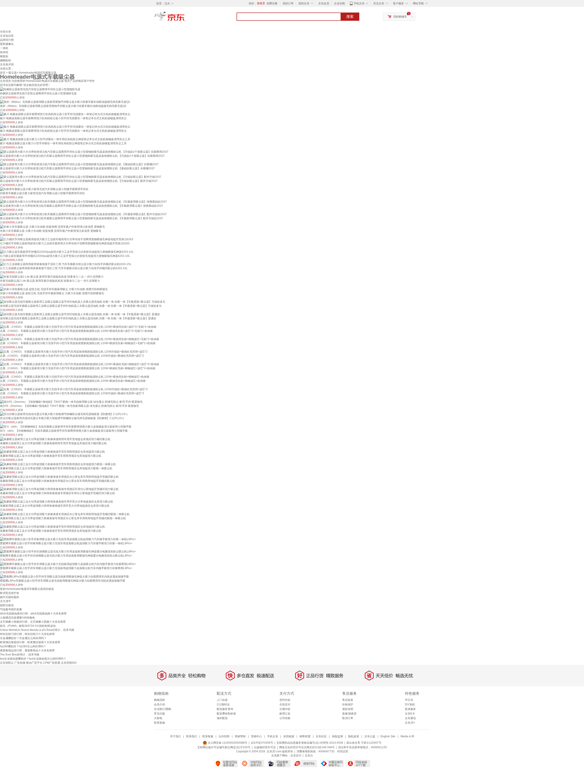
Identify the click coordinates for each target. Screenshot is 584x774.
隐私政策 (353, 736)
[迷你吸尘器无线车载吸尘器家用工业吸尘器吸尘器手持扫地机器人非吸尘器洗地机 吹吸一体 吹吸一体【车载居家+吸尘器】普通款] (80, 314)
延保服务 (410, 709)
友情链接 (288, 736)
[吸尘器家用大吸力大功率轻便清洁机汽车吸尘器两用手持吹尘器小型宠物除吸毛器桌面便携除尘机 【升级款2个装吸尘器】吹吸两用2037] (84, 151)
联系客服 (159, 722)
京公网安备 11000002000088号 (227, 742)
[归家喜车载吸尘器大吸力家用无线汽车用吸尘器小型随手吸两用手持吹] (44, 189)
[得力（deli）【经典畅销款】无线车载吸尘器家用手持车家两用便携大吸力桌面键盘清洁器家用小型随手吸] (65, 426)
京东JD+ (410, 722)
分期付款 (284, 709)
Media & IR (407, 736)
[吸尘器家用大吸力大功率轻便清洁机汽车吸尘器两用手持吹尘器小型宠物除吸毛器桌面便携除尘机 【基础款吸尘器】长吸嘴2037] (79, 164)
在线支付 (284, 704)
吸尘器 (12, 72)
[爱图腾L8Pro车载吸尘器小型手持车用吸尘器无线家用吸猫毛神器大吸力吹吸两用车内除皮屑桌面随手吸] (64, 576)
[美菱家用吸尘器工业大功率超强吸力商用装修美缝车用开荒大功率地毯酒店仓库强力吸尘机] (56, 501)
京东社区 (321, 736)
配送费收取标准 (226, 713)
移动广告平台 (34, 662)
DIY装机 (410, 704)
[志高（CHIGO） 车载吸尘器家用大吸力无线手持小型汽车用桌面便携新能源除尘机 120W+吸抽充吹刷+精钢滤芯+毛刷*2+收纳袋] (79, 339)
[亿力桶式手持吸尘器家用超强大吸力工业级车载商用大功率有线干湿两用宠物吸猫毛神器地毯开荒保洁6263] (66, 239)
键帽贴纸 (5, 60)
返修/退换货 (349, 713)
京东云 (309, 755)
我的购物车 (400, 16)
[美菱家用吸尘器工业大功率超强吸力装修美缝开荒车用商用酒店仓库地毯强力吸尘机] (52, 451)
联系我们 (191, 736)
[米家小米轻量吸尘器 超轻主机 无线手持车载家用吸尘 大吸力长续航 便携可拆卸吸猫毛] (54, 289)
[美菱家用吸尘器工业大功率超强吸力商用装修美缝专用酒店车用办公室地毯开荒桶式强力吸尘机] (59, 489)
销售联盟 (305, 736)
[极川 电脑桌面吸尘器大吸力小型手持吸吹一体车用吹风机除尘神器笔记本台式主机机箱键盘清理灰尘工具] (65, 139)
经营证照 (342, 751)
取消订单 (347, 718)
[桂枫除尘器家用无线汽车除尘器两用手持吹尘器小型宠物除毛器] (40, 89)
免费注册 (271, 3)
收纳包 (4, 52)
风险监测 (337, 736)
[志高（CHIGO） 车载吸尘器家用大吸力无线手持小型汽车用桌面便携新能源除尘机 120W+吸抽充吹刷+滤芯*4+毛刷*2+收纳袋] (78, 326)
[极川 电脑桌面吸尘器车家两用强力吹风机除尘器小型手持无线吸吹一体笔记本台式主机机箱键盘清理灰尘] (65, 114)
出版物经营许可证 (265, 747)
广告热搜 (19, 662)
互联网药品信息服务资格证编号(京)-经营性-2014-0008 (309, 742)
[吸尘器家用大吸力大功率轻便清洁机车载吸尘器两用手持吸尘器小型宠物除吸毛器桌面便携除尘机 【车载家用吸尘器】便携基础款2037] (83, 201)
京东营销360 (69, 662)
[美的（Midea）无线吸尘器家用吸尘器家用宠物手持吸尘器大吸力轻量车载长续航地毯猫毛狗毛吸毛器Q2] (65, 101)
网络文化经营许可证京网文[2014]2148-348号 (307, 747)
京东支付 (295, 755)
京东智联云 (7, 662)
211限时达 (223, 704)
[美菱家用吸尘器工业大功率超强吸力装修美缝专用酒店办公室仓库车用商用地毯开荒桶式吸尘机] (59, 476)
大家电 (158, 718)
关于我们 (175, 736)
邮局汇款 (284, 713)
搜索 (350, 16)
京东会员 (323, 3)
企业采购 (339, 3)
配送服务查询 (225, 709)
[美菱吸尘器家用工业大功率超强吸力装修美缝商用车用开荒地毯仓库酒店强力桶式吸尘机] (55, 439)
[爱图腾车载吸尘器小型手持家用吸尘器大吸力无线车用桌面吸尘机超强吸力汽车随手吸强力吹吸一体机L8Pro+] (68, 539)
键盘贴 (4, 56)
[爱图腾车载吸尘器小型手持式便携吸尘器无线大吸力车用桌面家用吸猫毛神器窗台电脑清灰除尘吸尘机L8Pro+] (68, 551)
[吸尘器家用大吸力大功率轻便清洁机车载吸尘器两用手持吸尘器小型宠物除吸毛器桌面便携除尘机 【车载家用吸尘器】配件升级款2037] (83, 214)
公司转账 (284, 718)
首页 (2, 72)
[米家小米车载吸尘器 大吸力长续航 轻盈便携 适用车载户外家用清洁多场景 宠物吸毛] (52, 226)
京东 (185, 18)
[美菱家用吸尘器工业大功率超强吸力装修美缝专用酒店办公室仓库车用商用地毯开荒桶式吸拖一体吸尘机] (65, 514)
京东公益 (369, 736)
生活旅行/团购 (162, 709)
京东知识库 (7, 35)
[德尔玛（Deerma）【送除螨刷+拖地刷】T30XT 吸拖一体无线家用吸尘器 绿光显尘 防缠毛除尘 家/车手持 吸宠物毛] (71, 401)
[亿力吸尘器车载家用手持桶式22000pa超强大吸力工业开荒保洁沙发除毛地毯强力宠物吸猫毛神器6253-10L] (67, 251)
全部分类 (5, 31)
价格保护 (347, 704)
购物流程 (159, 700)
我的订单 (288, 3)
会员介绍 (159, 704)
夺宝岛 (409, 700)
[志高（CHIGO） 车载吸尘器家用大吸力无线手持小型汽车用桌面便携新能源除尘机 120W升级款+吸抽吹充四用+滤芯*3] (74, 389)
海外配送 (222, 718)
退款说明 (347, 709)
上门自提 (222, 700)
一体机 (4, 48)
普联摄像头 (7, 44)
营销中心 (256, 736)
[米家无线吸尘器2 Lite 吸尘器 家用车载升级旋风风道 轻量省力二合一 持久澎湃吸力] (52, 276)
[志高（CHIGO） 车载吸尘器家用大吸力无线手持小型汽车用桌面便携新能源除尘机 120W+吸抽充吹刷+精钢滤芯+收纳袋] (74, 376)
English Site (388, 736)
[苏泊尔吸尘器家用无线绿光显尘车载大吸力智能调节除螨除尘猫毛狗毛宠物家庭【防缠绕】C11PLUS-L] (64, 414)
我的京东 (303, 3)
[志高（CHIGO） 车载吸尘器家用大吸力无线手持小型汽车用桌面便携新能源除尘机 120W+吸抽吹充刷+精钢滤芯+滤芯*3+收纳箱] (79, 364)
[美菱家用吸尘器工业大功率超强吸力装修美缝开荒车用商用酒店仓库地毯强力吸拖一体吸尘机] (58, 464)
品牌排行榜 (7, 39)
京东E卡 (410, 713)
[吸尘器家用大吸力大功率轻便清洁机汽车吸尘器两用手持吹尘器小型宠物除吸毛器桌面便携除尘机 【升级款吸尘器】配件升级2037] (80, 176)
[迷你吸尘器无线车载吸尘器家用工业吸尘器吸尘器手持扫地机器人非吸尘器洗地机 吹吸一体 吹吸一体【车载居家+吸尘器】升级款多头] (82, 301)
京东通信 (410, 718)
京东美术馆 (7, 64)
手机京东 (359, 3)
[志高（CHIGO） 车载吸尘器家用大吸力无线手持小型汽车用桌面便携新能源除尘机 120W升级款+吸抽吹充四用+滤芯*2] (74, 351)
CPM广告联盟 (51, 662)
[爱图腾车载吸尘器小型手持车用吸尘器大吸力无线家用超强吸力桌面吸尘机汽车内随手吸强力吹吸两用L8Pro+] (68, 563)
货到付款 (284, 700)
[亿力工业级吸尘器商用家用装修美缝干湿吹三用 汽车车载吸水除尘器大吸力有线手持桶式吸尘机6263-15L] (65, 264)
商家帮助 (240, 736)
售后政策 (347, 700)
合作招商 (224, 736)
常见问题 (159, 713)
